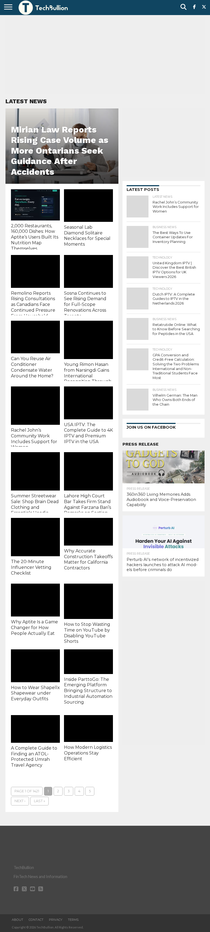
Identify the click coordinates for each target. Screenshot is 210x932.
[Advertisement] (105, 56)
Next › (19, 801)
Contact (36, 920)
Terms (73, 920)
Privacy (55, 920)
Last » (39, 801)
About (17, 920)
